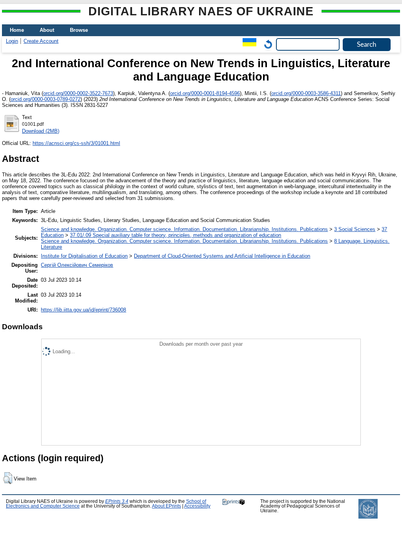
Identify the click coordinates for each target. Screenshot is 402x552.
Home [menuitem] (17, 30)
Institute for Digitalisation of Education (84, 256)
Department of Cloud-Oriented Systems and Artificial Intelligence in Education (222, 256)
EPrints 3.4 (116, 501)
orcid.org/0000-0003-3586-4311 (306, 93)
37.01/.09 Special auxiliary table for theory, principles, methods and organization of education (175, 235)
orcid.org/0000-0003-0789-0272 (45, 99)
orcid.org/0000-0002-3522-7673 (78, 93)
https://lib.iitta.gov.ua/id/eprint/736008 (83, 310)
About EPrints (166, 506)
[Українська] (247, 44)
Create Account (41, 41)
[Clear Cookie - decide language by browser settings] (266, 44)
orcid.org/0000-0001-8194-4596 (205, 93)
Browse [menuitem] (79, 30)
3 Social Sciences (354, 229)
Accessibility (197, 506)
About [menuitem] (47, 30)
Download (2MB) (40, 131)
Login (12, 41)
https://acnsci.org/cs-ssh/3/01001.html (76, 143)
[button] (7, 478)
